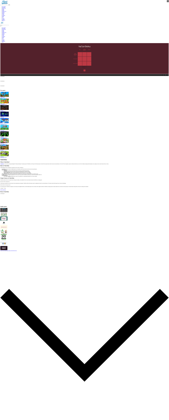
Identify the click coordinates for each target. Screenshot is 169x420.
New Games (4, 6)
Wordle (3, 9)
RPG (3, 20)
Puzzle (5, 189)
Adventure (3, 15)
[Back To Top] (84, 419)
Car (2, 17)
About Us (1, 250)
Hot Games (3, 7)
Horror (3, 13)
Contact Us (7, 250)
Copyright (4, 250)
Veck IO (3, 33)
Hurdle (3, 10)
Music (3, 16)
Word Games (4, 29)
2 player (3, 18)
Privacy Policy (11, 250)
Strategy (3, 19)
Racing (3, 37)
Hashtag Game (4, 11)
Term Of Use (15, 250)
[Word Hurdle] (4, 3)
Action (3, 14)
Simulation (3, 41)
